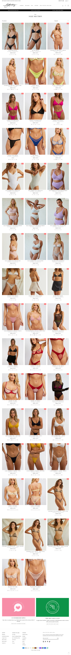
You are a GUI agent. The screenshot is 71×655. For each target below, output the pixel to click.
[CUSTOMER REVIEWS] (18, 607)
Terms (13, 641)
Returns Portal (4, 641)
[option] (13, 10)
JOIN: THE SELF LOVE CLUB (45, 5)
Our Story (13, 634)
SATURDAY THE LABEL (15, 632)
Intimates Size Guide (5, 636)
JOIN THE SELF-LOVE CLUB (52, 624)
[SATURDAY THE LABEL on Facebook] (45, 641)
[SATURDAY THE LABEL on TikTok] (49, 641)
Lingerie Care (4, 637)
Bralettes (23, 636)
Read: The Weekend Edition (16, 636)
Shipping (3, 634)
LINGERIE (22, 5)
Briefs (23, 641)
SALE (32, 5)
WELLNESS (27, 5)
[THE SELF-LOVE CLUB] (52, 607)
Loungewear (24, 637)
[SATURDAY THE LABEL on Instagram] (43, 641)
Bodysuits (23, 639)
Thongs (23, 643)
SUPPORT (36, 5)
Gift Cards (14, 639)
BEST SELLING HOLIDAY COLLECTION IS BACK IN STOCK (11, 0)
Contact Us (3, 643)
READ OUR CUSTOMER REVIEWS (18, 623)
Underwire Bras (24, 634)
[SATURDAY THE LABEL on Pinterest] (47, 641)
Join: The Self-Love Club (16, 637)
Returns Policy (4, 639)
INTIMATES (24, 632)
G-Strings (23, 644)
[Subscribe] (57, 638)
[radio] (10, 54)
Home (35, 14)
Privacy (13, 643)
